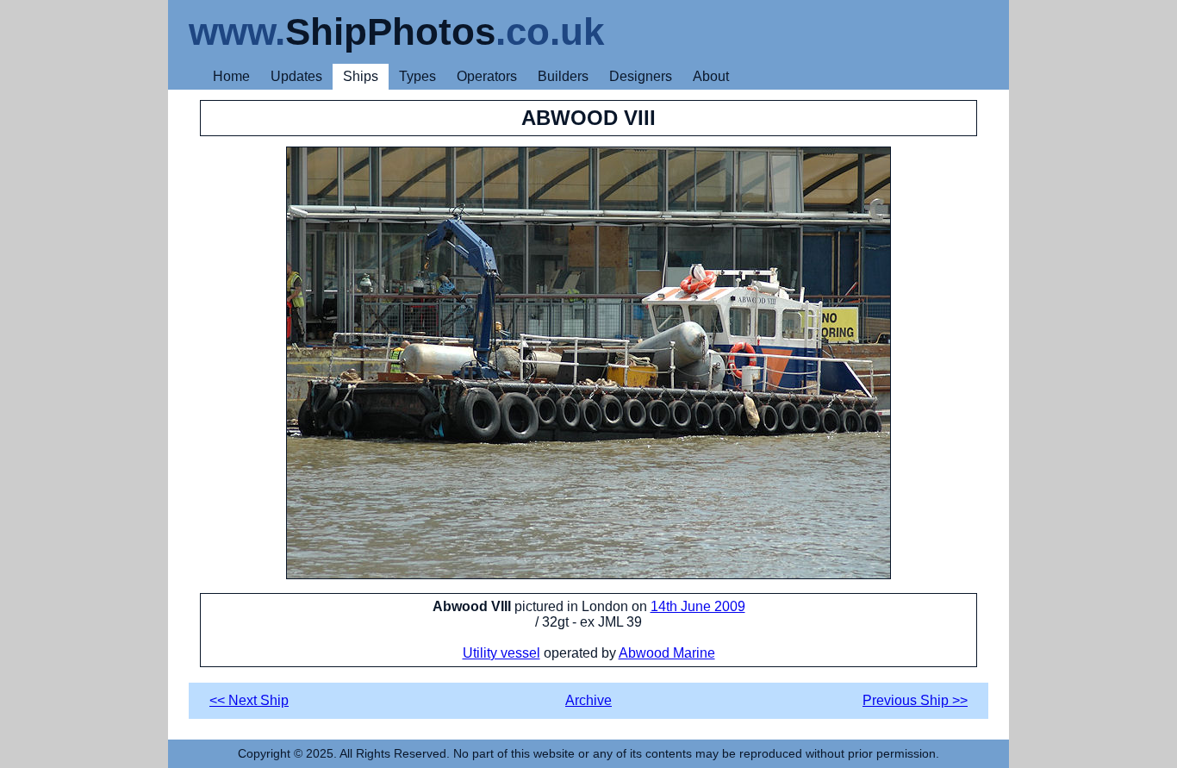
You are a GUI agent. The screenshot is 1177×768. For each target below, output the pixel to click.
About (711, 76)
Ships (360, 76)
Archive (588, 700)
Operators (487, 76)
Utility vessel (501, 653)
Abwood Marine (667, 653)
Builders (563, 76)
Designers (640, 76)
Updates (296, 76)
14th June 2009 (698, 606)
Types (417, 76)
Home (231, 76)
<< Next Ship (249, 700)
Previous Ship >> (915, 700)
